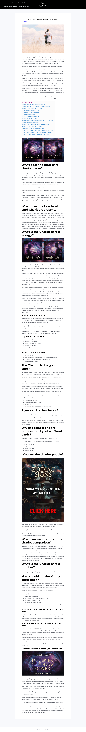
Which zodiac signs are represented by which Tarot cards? (38, 120)
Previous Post (23, 722)
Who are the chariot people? (30, 122)
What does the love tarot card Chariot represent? (36, 106)
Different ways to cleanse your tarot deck (38, 134)
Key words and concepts (32, 112)
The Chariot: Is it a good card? (31, 116)
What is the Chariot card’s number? (32, 126)
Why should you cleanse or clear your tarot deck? (40, 130)
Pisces (10, 6)
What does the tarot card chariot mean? (34, 104)
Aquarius (5, 2)
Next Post (63, 722)
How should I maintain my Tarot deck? (34, 128)
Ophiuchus (6, 6)
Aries (10, 2)
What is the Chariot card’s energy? (32, 108)
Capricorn (18, 2)
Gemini (23, 2)
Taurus (24, 6)
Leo (27, 2)
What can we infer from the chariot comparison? (36, 124)
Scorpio (20, 6)
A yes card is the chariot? (30, 118)
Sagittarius (15, 6)
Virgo (28, 6)
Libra (30, 2)
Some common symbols (32, 114)
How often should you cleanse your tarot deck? (39, 132)
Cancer (13, 2)
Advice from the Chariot (32, 110)
